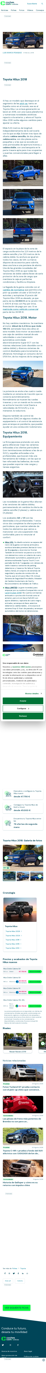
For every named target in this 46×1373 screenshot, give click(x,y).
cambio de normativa (13, 289)
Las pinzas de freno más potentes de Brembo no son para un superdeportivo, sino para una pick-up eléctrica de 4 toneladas (22, 1099)
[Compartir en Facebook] (17, 1273)
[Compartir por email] (4, 1273)
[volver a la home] (10, 1338)
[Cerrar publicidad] (43, 1360)
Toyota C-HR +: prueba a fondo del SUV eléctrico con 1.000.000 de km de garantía (21, 1130)
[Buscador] (42, 3)
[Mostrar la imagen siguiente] (40, 858)
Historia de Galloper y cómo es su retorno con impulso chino (23, 1162)
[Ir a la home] (9, 3)
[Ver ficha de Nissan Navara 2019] (17, 1043)
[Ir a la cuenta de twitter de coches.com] (2, 1345)
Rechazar (23, 716)
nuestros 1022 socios (21, 667)
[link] (23, 794)
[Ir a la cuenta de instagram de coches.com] (10, 1345)
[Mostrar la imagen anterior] (6, 858)
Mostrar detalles (32, 693)
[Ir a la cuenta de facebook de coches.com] (18, 1345)
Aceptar (23, 701)
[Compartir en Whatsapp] (26, 1273)
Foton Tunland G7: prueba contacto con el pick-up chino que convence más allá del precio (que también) (21, 1067)
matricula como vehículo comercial (20, 309)
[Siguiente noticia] (43, 1043)
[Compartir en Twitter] (13, 1273)
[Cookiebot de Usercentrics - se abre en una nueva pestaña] (33, 654)
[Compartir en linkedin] (22, 1273)
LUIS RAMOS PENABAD (12, 52)
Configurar (21, 708)
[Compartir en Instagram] (8, 1273)
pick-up (23, 103)
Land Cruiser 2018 (13, 593)
